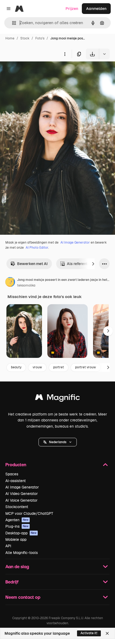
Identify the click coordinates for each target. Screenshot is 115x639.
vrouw (37, 367)
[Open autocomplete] (12, 23)
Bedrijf (11, 582)
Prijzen (72, 8)
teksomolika (26, 285)
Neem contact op (22, 597)
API (8, 545)
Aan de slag (17, 566)
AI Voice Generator (21, 500)
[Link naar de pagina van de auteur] (10, 282)
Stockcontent (16, 506)
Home (9, 38)
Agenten (17, 519)
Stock (24, 38)
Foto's (39, 38)
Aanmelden (96, 8)
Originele (35, 71)
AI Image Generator (75, 242)
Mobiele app (15, 539)
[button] (58, 442)
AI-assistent (15, 480)
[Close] (107, 633)
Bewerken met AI (32, 263)
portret (58, 367)
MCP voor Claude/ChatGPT (29, 513)
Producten (15, 464)
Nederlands (57, 442)
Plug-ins (17, 526)
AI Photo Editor (37, 247)
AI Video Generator (21, 493)
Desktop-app (21, 533)
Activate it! (88, 633)
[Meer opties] (64, 54)
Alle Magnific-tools (21, 552)
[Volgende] (93, 263)
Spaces (11, 474)
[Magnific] (57, 398)
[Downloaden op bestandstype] (104, 54)
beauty (16, 367)
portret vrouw (85, 367)
